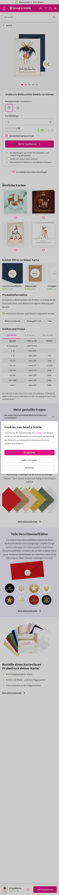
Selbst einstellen (29, 460)
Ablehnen (29, 467)
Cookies (39, 432)
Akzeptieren (29, 452)
